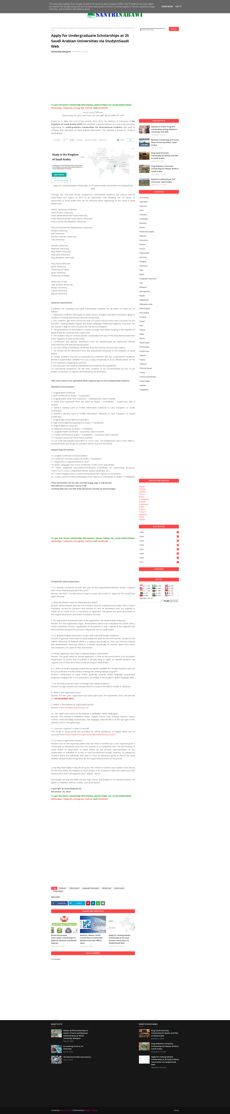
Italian (141, 507)
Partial (142, 321)
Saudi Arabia (119, 888)
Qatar (142, 334)
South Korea (144, 351)
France (142, 249)
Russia (142, 338)
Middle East (106, 888)
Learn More (167, 6)
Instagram (78, 107)
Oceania (143, 317)
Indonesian (143, 504)
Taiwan (142, 360)
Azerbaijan (144, 219)
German (142, 489)
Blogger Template (91, 1110)
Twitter (89, 107)
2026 (159, 532)
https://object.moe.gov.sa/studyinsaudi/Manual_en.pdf (90, 734)
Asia (141, 210)
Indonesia (143, 266)
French (142, 494)
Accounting (144, 197)
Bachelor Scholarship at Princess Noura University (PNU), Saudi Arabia (165, 142)
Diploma (143, 236)
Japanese (143, 514)
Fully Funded (74, 888)
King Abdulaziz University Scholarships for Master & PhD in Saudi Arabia (165, 169)
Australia (143, 214)
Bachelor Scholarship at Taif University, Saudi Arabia (163, 180)
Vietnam (143, 385)
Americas (143, 206)
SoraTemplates (65, 1110)
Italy (141, 270)
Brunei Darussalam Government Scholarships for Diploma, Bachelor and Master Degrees (64, 939)
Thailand (143, 364)
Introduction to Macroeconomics (77, 1057)
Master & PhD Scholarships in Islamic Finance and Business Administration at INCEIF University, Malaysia (75, 1034)
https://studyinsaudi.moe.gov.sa (73, 707)
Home (53, 28)
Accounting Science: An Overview (73, 1047)
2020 (159, 553)
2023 (159, 541)
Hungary (143, 261)
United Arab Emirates (148, 377)
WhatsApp (56, 107)
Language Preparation (90, 888)
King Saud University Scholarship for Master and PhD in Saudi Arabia (164, 155)
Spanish (142, 491)
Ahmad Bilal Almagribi (61, 51)
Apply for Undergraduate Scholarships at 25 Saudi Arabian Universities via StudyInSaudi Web (119, 939)
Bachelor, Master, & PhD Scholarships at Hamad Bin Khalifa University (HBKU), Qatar (91, 939)
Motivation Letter (146, 304)
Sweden (143, 355)
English (142, 486)
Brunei (142, 227)
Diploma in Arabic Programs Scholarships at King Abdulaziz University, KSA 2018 (164, 129)
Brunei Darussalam (147, 232)
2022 (159, 545)
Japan (142, 274)
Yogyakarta (144, 389)
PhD (141, 325)
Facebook (102, 107)
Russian (142, 501)
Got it (178, 6)
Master (142, 296)
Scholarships (62, 28)
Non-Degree (144, 313)
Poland (142, 330)
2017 (159, 562)
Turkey (142, 372)
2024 (159, 536)
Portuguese (144, 499)
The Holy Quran (146, 368)
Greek (141, 517)
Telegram (67, 107)
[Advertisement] (93, 81)
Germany (143, 257)
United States (145, 381)
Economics (144, 240)
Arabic (141, 496)
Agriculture (144, 202)
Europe (142, 244)
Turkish (142, 512)
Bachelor (62, 888)
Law (141, 283)
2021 (159, 549)
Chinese (142, 509)
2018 (159, 558)
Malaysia (143, 287)
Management (145, 291)
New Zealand (145, 308)
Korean (142, 519)
